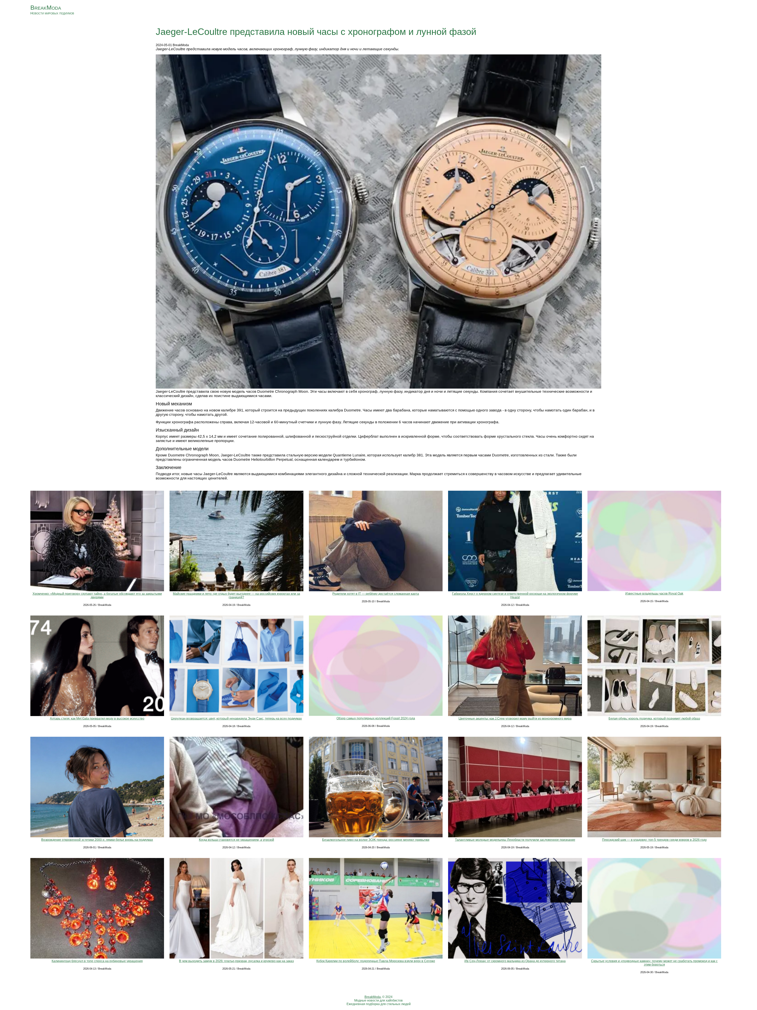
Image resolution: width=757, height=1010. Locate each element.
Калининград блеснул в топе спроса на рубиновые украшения (97, 961)
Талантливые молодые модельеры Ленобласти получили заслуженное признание (515, 839)
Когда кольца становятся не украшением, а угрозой (236, 839)
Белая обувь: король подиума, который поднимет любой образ (654, 718)
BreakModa (45, 7)
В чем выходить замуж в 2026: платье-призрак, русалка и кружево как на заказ (236, 961)
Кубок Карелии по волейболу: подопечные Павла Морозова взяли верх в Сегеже (375, 961)
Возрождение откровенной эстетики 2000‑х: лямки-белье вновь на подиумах (97, 839)
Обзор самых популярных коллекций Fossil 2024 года (376, 718)
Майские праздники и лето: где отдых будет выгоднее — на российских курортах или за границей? (236, 595)
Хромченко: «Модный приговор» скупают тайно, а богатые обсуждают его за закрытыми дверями (97, 595)
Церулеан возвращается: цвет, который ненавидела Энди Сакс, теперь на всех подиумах (236, 718)
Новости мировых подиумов (52, 13)
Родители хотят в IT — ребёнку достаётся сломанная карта (375, 593)
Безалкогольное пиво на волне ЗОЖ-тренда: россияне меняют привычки (375, 839)
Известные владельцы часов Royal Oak (654, 593)
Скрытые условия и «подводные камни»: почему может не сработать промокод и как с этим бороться (654, 962)
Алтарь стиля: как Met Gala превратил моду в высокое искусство (97, 718)
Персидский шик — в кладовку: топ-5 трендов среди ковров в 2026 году (654, 839)
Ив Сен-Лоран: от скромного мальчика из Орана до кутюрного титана (515, 961)
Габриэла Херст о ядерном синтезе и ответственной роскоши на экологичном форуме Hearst (515, 595)
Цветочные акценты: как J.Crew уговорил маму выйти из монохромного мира (515, 718)
